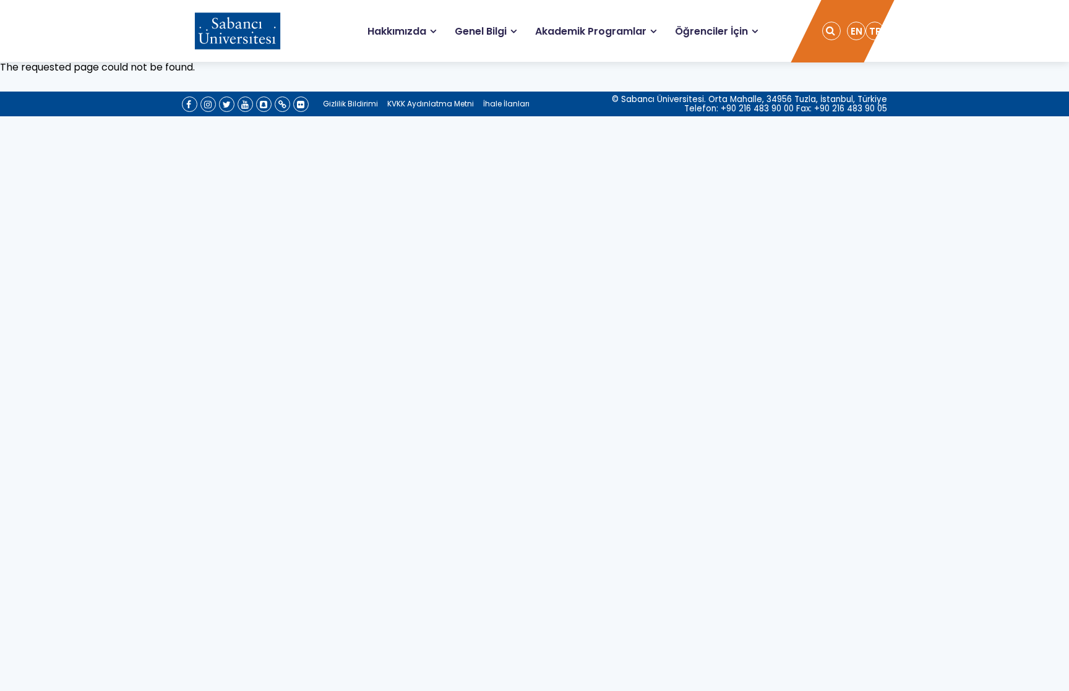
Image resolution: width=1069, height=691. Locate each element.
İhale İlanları (506, 103)
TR (875, 31)
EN (856, 31)
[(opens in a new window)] (189, 104)
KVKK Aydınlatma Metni (430, 103)
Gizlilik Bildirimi (350, 103)
